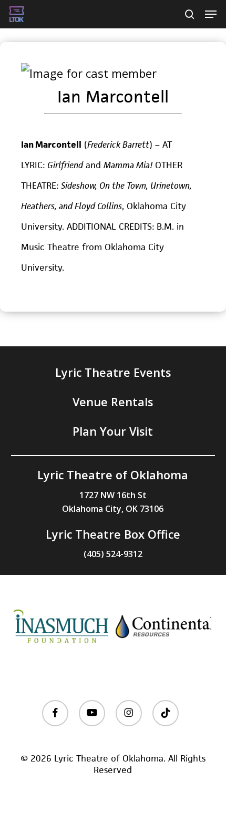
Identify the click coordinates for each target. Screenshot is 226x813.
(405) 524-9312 (113, 554)
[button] (211, 14)
